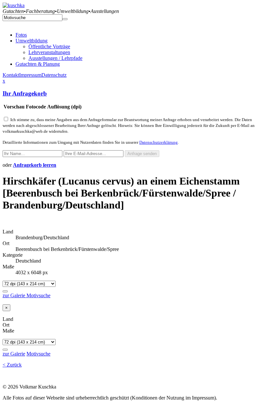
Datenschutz (54, 75)
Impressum (30, 75)
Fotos (21, 35)
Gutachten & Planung (38, 64)
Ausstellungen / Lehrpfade (55, 58)
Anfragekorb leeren (34, 165)
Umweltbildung (32, 40)
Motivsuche (38, 295)
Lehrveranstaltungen (49, 52)
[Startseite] (14, 5)
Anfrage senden (142, 153)
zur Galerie (14, 295)
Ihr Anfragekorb (25, 93)
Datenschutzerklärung (158, 142)
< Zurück (12, 364)
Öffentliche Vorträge (49, 46)
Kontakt (11, 75)
